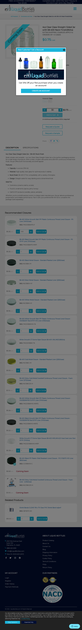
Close (64, 50)
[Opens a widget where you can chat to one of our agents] (74, 626)
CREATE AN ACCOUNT (41, 91)
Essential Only (28, 622)
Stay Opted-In (12, 622)
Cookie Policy (25, 618)
